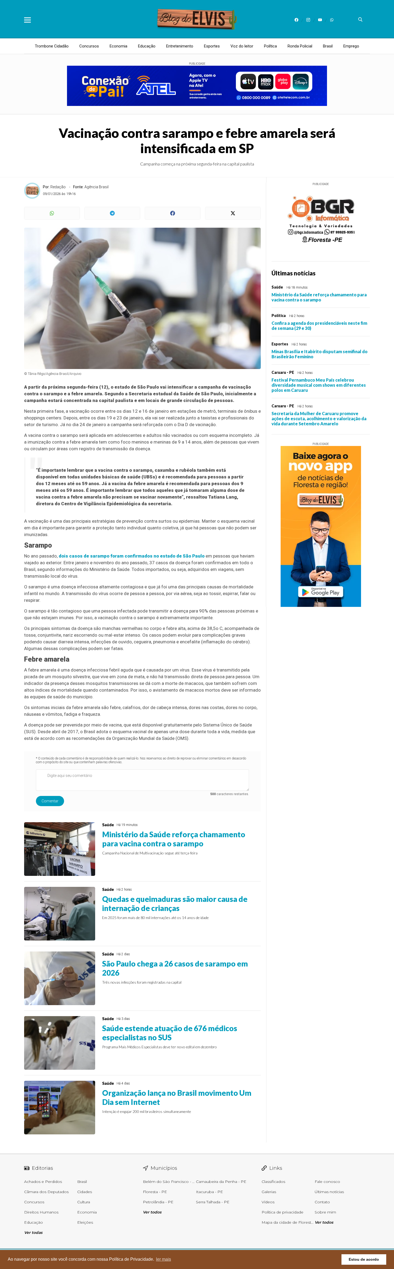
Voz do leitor (242, 46)
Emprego (351, 46)
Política (270, 46)
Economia (118, 46)
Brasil (328, 46)
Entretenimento (179, 46)
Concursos (89, 46)
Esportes (212, 46)
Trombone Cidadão (52, 46)
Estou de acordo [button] (364, 1259)
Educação (146, 46)
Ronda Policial (300, 46)
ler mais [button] (163, 1259)
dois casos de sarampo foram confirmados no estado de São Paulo (132, 556)
